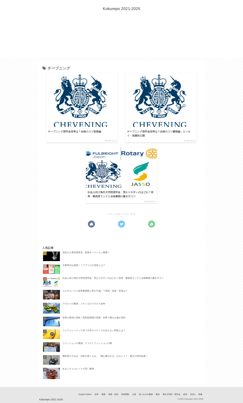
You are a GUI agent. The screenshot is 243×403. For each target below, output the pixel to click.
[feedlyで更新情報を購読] (151, 224)
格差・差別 (113, 394)
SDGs (192, 394)
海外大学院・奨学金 (171, 394)
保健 (200, 394)
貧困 (103, 394)
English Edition (85, 394)
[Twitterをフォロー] (121, 224)
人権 (134, 394)
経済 (185, 394)
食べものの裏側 (146, 394)
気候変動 (125, 394)
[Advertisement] (121, 37)
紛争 (97, 394)
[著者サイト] (91, 224)
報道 (158, 394)
